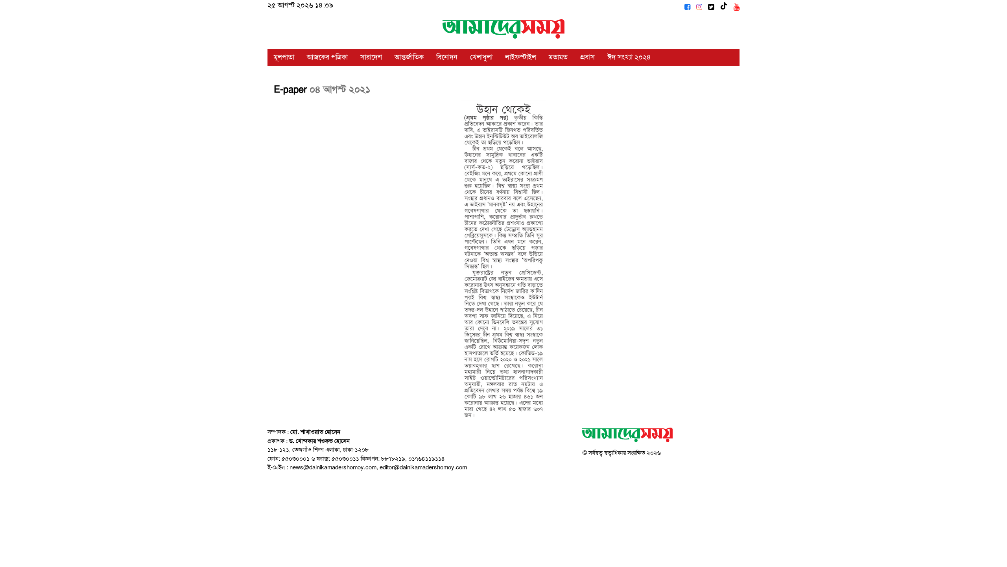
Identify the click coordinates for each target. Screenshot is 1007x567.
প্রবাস (587, 57)
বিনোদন (446, 57)
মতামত (558, 57)
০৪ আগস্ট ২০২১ (340, 89)
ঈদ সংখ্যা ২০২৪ (629, 57)
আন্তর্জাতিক (409, 57)
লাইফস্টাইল (520, 57)
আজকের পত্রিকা (327, 57)
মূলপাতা (284, 57)
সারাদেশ (371, 57)
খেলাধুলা (481, 57)
